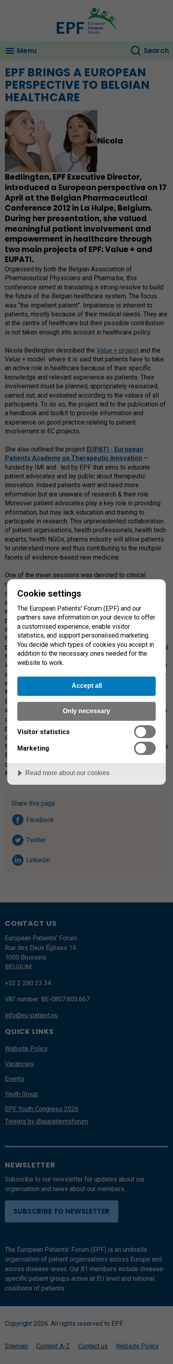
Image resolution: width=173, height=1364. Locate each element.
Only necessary (86, 710)
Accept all (87, 685)
